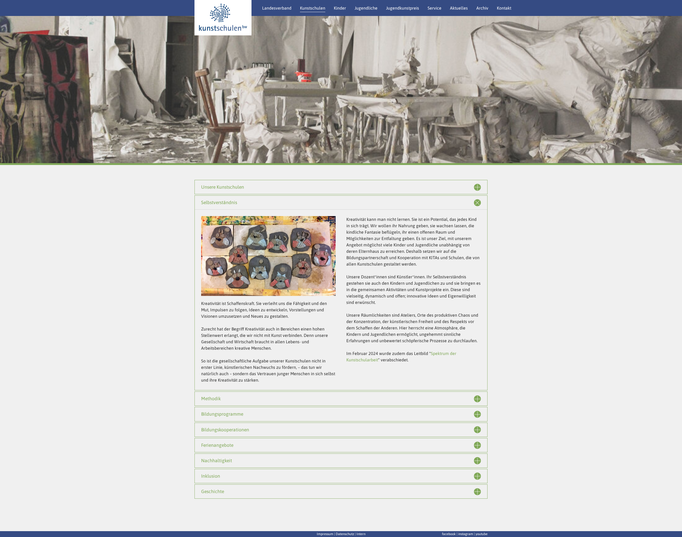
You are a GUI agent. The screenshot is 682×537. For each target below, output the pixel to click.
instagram (465, 534)
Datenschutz (345, 534)
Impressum (325, 534)
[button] (13, 90)
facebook (449, 534)
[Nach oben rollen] (674, 525)
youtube (482, 534)
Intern (361, 534)
